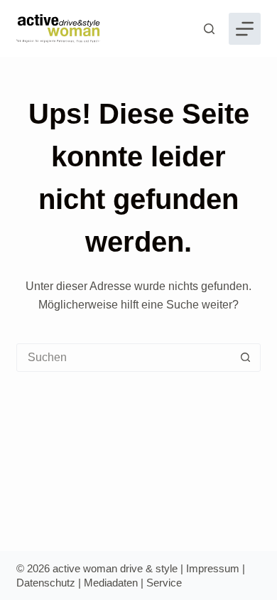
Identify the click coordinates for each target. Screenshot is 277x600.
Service (164, 583)
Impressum (212, 568)
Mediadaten (111, 583)
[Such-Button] (246, 357)
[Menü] (245, 29)
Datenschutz (45, 583)
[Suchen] (209, 28)
